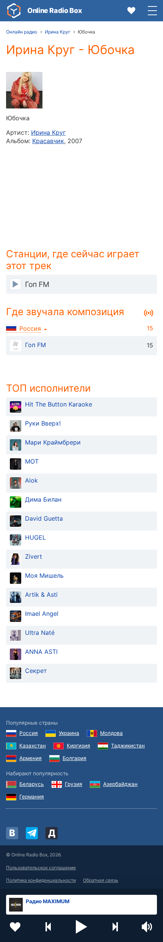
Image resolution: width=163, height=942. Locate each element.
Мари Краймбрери (53, 442)
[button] (81, 927)
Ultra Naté (40, 632)
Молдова (111, 733)
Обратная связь (100, 880)
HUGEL (35, 537)
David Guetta (44, 518)
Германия (31, 797)
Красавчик (48, 141)
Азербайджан (120, 784)
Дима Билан (43, 499)
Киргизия (78, 746)
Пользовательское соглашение (41, 867)
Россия (28, 733)
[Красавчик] (24, 90)
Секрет (36, 670)
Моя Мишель (44, 575)
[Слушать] (15, 284)
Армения (30, 758)
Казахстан (32, 746)
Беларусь (31, 784)
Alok (31, 480)
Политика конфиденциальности (41, 880)
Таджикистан (128, 746)
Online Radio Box (54, 10)
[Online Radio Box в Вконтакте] (12, 833)
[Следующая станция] (115, 927)
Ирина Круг (48, 132)
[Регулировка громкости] (148, 927)
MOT (32, 461)
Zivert (33, 556)
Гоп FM (35, 345)
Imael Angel (41, 613)
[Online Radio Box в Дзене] (51, 833)
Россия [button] (30, 328)
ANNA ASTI (41, 651)
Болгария (74, 758)
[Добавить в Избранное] (15, 927)
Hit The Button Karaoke (58, 404)
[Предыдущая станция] (48, 927)
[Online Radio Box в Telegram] (32, 833)
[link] (13, 10)
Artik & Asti (41, 594)
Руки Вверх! (43, 423)
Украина (69, 733)
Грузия (73, 784)
